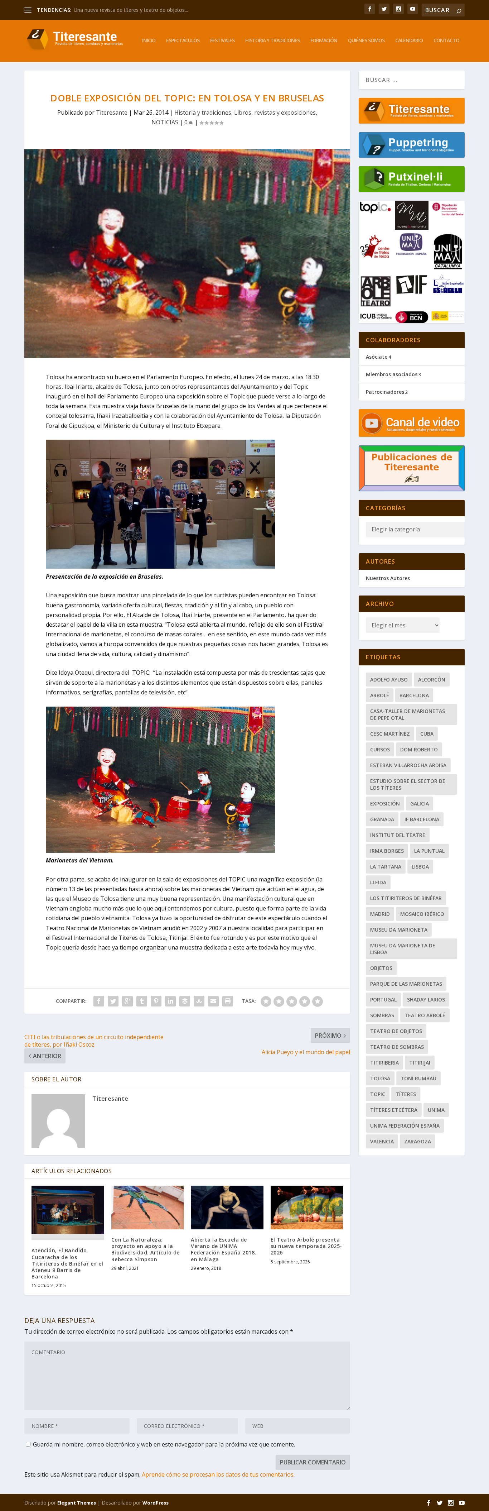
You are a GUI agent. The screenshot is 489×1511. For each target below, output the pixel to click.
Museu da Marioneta (398, 929)
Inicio (148, 41)
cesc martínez (390, 733)
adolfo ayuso (389, 679)
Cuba (427, 733)
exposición (385, 803)
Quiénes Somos (366, 41)
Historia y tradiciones (272, 41)
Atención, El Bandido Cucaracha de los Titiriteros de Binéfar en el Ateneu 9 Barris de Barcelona (67, 1263)
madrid (380, 913)
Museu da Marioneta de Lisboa (402, 949)
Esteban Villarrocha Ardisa (408, 765)
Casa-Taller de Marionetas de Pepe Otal (407, 714)
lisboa (420, 866)
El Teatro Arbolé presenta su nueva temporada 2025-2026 (306, 1246)
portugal (383, 999)
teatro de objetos (396, 1031)
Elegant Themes (76, 1503)
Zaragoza (417, 1141)
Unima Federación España (405, 1125)
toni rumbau (418, 1078)
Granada (382, 819)
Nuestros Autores (388, 578)
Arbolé (379, 695)
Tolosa (380, 1078)
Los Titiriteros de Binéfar (406, 898)
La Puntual (429, 850)
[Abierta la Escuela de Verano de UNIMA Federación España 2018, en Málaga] (227, 1207)
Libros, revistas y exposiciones (275, 112)
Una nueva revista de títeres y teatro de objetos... (131, 9)
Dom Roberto (419, 749)
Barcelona (414, 695)
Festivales (222, 41)
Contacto (446, 41)
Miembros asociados (391, 374)
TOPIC (377, 1094)
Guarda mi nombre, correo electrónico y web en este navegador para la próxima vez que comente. (164, 1444)
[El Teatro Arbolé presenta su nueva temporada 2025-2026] (307, 1207)
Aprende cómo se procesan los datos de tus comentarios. (218, 1474)
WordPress (155, 1503)
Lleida (378, 882)
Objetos (381, 968)
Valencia (382, 1141)
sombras (382, 1015)
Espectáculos (182, 41)
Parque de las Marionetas (406, 983)
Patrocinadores (385, 391)
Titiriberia (384, 1062)
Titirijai (419, 1062)
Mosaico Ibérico (422, 913)
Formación (323, 41)
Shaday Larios (426, 999)
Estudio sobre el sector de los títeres (407, 784)
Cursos (380, 749)
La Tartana (385, 866)
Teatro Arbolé (425, 1015)
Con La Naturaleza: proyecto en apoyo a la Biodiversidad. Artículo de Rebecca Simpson (145, 1249)
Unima (436, 1109)
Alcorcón (431, 679)
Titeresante (111, 112)
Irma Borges (387, 850)
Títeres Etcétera (393, 1109)
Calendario (409, 41)
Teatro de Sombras (397, 1046)
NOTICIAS (164, 122)
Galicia (419, 803)
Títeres (406, 1094)
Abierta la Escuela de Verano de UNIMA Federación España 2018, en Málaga (223, 1249)
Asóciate (376, 356)
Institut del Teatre (397, 835)
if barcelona (422, 819)
